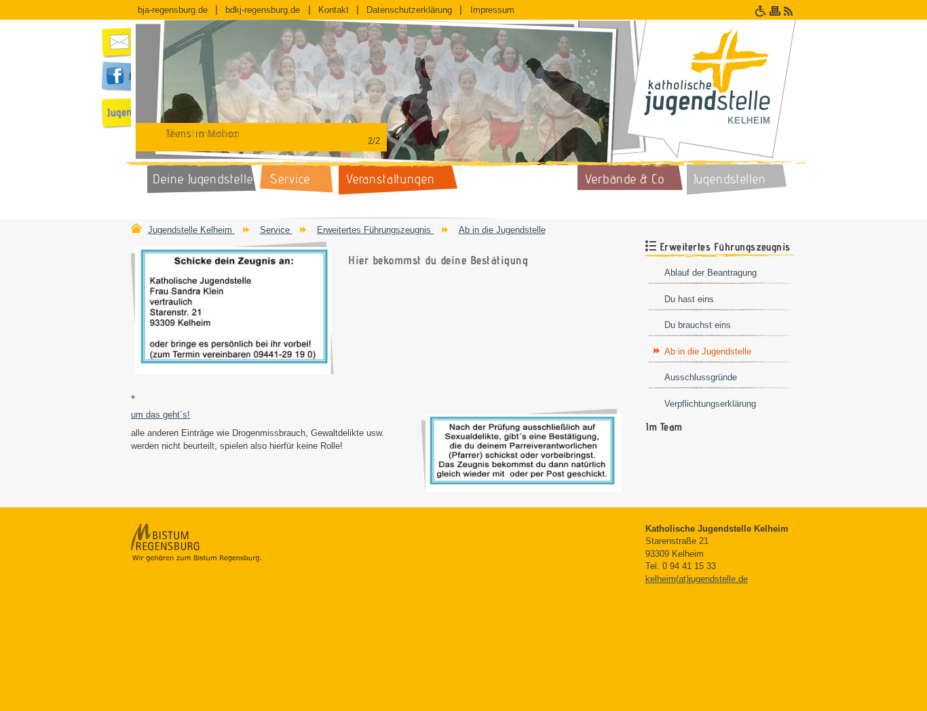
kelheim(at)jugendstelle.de (696, 579)
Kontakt (333, 10)
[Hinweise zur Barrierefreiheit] (762, 11)
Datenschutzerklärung (409, 10)
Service (276, 230)
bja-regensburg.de (173, 10)
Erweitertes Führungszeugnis (375, 230)
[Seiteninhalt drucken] (777, 11)
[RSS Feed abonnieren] (790, 11)
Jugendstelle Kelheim (191, 230)
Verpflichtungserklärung (710, 404)
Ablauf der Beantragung (710, 273)
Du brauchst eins (697, 325)
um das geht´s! (160, 414)
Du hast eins (689, 299)
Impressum (492, 10)
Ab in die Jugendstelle (502, 230)
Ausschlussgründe (700, 377)
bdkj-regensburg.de (262, 10)
